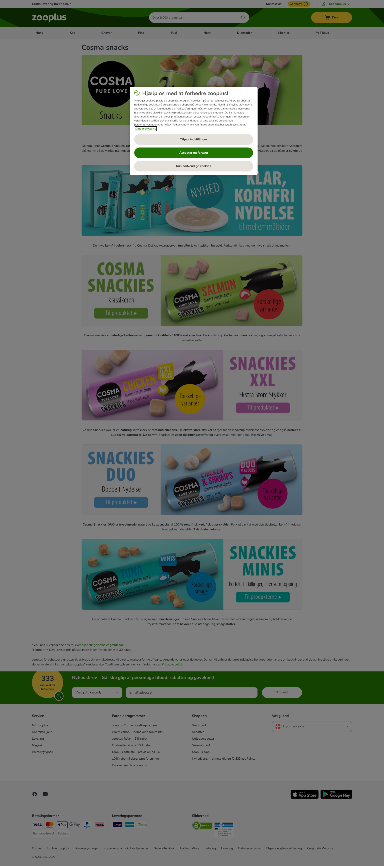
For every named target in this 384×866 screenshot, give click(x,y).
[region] (194, 131)
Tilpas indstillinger (193, 139)
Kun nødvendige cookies (193, 166)
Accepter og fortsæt (193, 153)
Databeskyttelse (145, 128)
